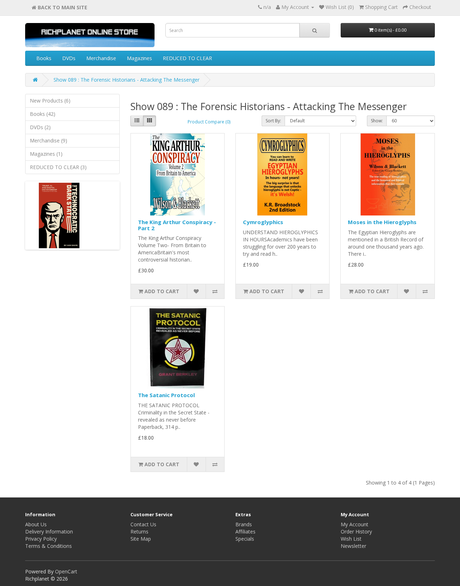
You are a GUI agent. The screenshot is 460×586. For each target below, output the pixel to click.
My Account (354, 524)
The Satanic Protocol (166, 395)
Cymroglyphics (263, 222)
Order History (356, 531)
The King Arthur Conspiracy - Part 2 (177, 225)
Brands (243, 524)
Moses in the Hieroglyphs (382, 222)
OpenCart (66, 571)
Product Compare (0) (209, 122)
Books (43, 58)
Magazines (139, 58)
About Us (36, 524)
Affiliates (245, 531)
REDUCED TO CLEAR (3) (58, 167)
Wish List (351, 538)
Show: (377, 121)
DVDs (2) (40, 127)
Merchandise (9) (48, 140)
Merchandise (101, 58)
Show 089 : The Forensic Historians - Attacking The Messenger (126, 79)
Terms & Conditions (48, 545)
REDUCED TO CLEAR (187, 58)
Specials (244, 538)
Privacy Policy (41, 538)
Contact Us (143, 524)
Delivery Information (49, 531)
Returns (139, 531)
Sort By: (273, 121)
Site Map (140, 538)
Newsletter (353, 545)
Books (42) (42, 113)
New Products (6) (50, 100)
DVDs (68, 58)
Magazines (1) (46, 153)
